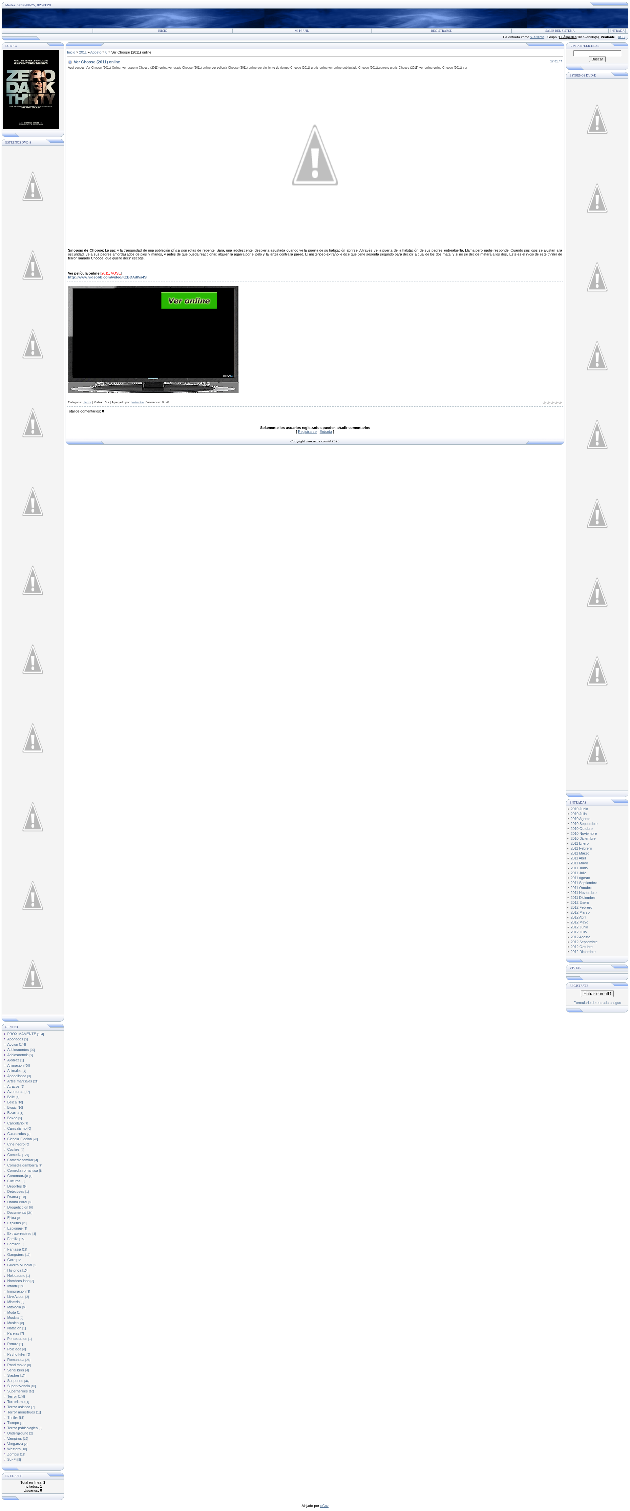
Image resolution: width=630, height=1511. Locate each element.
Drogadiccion (17, 1207)
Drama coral (17, 1202)
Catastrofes (16, 1134)
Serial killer (15, 1370)
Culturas (14, 1181)
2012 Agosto (580, 937)
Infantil (12, 1286)
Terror (12, 1396)
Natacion (14, 1328)
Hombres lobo (18, 1281)
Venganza (15, 1444)
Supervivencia (18, 1386)
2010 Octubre (582, 829)
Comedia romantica (22, 1170)
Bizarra (13, 1113)
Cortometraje (17, 1176)
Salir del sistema (560, 31)
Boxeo (12, 1118)
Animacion (15, 1065)
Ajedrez (13, 1060)
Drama (12, 1197)
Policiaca (14, 1349)
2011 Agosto (580, 878)
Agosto (96, 52)
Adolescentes (18, 1050)
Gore (11, 1260)
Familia (12, 1239)
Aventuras (15, 1092)
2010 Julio (579, 814)
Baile (11, 1097)
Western (14, 1449)
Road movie (16, 1365)
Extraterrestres (19, 1233)
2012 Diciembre (583, 952)
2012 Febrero (581, 907)
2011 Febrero (581, 848)
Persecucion (17, 1339)
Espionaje (15, 1228)
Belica (12, 1102)
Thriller (12, 1417)
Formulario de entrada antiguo (597, 1003)
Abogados (15, 1039)
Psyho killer (16, 1354)
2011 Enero (580, 843)
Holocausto (16, 1276)
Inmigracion (16, 1291)
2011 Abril (578, 858)
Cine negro (16, 1144)
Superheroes (17, 1391)
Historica (14, 1270)
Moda (11, 1312)
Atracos (13, 1086)
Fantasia (14, 1249)
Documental (16, 1212)
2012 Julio (579, 932)
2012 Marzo (580, 912)
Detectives (15, 1191)
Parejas (13, 1333)
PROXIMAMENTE (21, 1034)
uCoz (324, 1506)
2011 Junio (579, 868)
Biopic (12, 1107)
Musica (13, 1318)
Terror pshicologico (22, 1428)
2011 (83, 52)
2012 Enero (580, 902)
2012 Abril (578, 917)
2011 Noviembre (584, 893)
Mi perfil (302, 31)
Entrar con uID (597, 993)
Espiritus (14, 1223)
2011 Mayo (579, 863)
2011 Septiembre (584, 883)
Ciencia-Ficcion (19, 1139)
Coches (13, 1149)
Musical (13, 1323)
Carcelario (15, 1123)
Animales (14, 1071)
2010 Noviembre (584, 833)
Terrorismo (16, 1402)
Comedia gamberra (22, 1165)
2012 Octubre (582, 947)
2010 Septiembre (584, 824)
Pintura (12, 1344)
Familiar (13, 1244)
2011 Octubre (581, 888)
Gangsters (15, 1254)
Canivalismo (17, 1128)
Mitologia (14, 1307)
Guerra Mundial (19, 1265)
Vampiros (14, 1438)
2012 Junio (579, 927)
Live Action (15, 1297)
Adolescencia (18, 1055)
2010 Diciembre (583, 838)
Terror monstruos (21, 1412)
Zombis (13, 1454)
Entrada (617, 31)
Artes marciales (19, 1081)
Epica (11, 1218)
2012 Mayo (579, 922)
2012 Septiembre (584, 942)
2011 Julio (578, 873)
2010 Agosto (580, 819)
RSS (621, 37)
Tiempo (13, 1423)
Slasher (13, 1375)
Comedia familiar (20, 1160)
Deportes (14, 1186)
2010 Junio (579, 809)
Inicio (162, 31)
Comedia (14, 1155)
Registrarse (441, 31)
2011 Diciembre (583, 898)
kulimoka (138, 402)
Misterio (13, 1302)
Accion (12, 1044)
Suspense (15, 1381)
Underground (17, 1433)
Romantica (15, 1360)
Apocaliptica (16, 1076)
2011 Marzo (580, 853)
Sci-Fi (11, 1459)
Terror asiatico (18, 1407)
